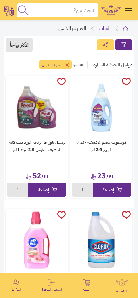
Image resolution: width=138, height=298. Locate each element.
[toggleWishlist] (126, 82)
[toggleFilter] (123, 44)
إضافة (108, 189)
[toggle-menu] (128, 10)
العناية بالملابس (52, 64)
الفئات (104, 28)
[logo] (111, 10)
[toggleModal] (9, 10)
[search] (23, 10)
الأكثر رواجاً (19, 45)
